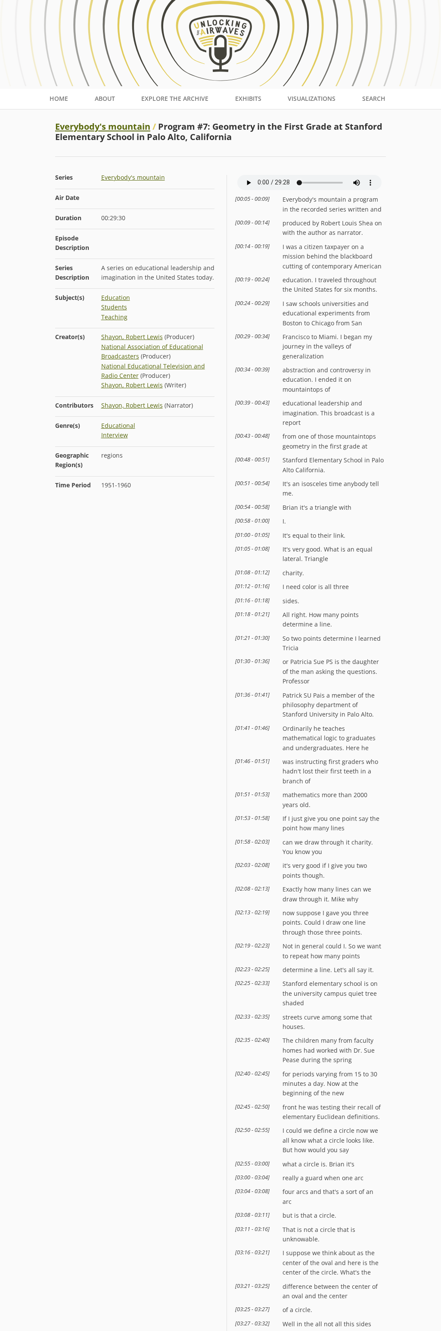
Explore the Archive (174, 98)
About (105, 98)
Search (373, 98)
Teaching (114, 317)
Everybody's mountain (102, 126)
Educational (118, 425)
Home (59, 98)
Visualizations (311, 98)
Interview (114, 435)
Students (114, 307)
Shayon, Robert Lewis (132, 337)
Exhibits (248, 98)
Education (115, 297)
